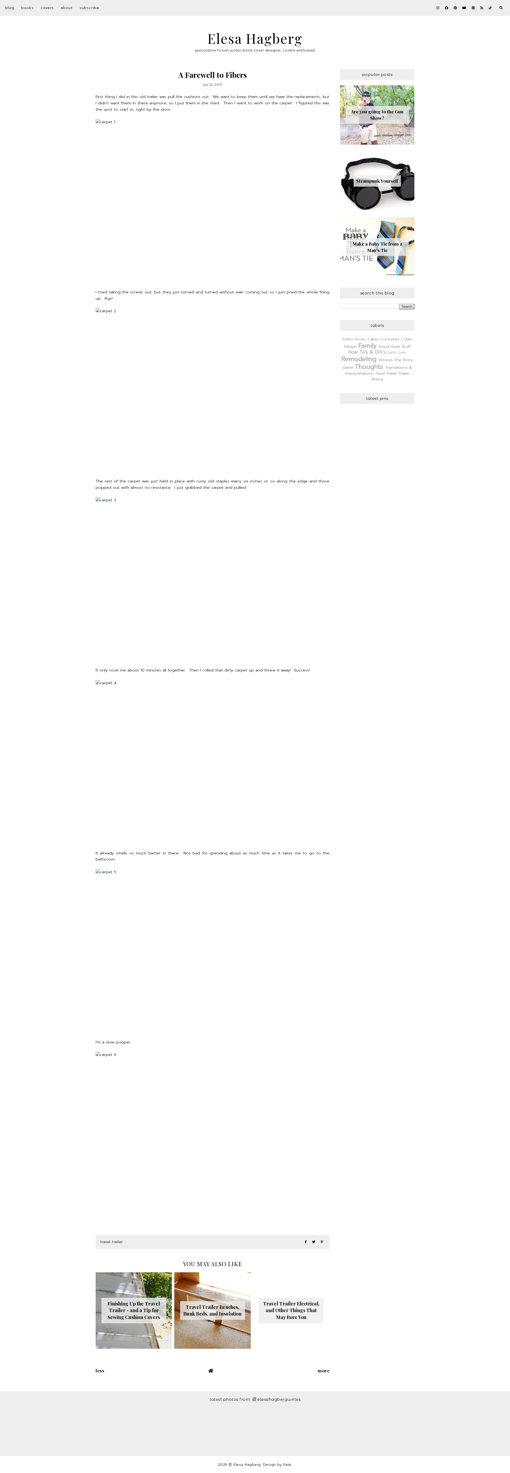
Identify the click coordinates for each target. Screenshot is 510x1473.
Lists (392, 352)
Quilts (401, 352)
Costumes (390, 339)
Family (367, 345)
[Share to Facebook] (306, 1242)
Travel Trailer (111, 1242)
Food (384, 346)
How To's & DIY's (367, 352)
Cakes (373, 339)
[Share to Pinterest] (322, 1242)
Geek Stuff (400, 346)
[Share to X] (313, 1242)
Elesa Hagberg (255, 38)
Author (348, 339)
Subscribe (89, 8)
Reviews (386, 360)
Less (100, 1370)
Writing (377, 379)
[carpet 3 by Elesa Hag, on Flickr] (212, 575)
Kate (287, 1464)
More (323, 1370)
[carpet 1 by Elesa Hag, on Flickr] (212, 197)
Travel (380, 373)
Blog (9, 8)
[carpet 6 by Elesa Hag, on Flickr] (212, 1129)
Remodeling (358, 359)
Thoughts (369, 366)
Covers (47, 8)
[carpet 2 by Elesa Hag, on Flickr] (212, 386)
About (67, 8)
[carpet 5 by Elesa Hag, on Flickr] (212, 947)
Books (27, 8)
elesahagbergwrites (278, 1399)
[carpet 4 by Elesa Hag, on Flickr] (212, 758)
